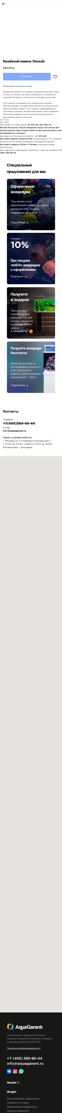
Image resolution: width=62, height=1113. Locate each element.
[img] (44, 368)
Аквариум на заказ (18, 1103)
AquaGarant (29, 1027)
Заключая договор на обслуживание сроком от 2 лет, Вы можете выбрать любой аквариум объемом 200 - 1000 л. (26, 370)
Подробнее (18, 385)
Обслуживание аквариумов (23, 1099)
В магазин (17, 276)
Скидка (15, 239)
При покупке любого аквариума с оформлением (25, 265)
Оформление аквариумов (22, 1107)
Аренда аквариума (18, 1111)
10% (20, 245)
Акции (11, 1082)
